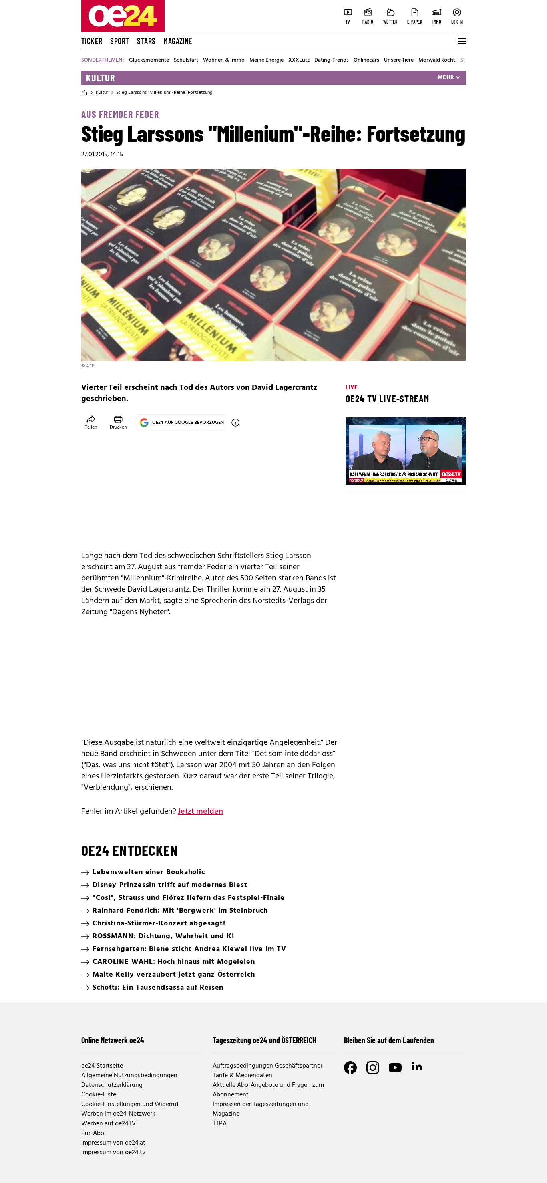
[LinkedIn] (417, 1067)
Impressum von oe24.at (113, 1143)
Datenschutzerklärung (112, 1085)
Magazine (177, 41)
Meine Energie (266, 60)
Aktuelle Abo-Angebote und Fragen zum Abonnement (268, 1090)
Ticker (91, 41)
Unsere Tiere (399, 60)
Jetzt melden (200, 811)
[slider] (385, 472)
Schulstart (186, 60)
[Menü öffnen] (461, 41)
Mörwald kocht (436, 60)
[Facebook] (350, 1067)
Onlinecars (366, 60)
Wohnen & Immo (224, 60)
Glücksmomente (149, 60)
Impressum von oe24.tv (113, 1152)
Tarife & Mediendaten (242, 1075)
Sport (119, 41)
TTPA (220, 1124)
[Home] (84, 92)
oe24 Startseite (102, 1066)
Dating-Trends (331, 60)
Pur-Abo (92, 1133)
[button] (358, 472)
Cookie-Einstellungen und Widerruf (130, 1104)
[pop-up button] (440, 472)
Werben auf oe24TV (108, 1124)
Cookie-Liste (98, 1095)
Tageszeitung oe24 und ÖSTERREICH (264, 1040)
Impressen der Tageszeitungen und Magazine (261, 1109)
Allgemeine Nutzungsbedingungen (129, 1075)
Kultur (100, 77)
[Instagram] (372, 1067)
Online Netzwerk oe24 (112, 1040)
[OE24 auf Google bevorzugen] (235, 422)
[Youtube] (395, 1067)
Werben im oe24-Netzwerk (118, 1114)
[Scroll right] (462, 60)
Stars (146, 41)
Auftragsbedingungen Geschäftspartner (267, 1066)
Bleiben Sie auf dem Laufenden (389, 1040)
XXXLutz (299, 60)
